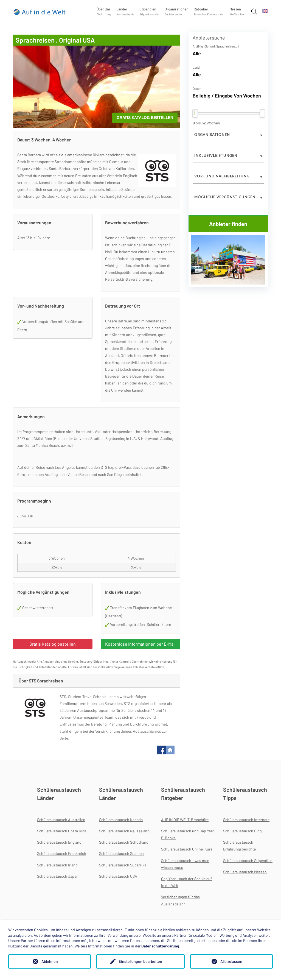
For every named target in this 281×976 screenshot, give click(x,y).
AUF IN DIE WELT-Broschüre (185, 819)
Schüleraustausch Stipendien (247, 860)
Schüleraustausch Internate (246, 819)
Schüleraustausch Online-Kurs (186, 849)
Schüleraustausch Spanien (121, 853)
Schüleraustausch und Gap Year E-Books (187, 834)
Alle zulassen (231, 961)
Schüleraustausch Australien (61, 819)
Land (196, 67)
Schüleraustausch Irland (57, 865)
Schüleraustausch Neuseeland (124, 831)
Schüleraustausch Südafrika (122, 865)
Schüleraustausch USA (118, 876)
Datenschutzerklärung (160, 946)
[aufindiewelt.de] (39, 11)
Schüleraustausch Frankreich (61, 853)
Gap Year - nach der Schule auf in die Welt (186, 882)
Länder (125, 11)
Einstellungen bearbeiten (140, 961)
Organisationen (176, 11)
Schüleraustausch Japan (57, 876)
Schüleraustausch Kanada (121, 819)
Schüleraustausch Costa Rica (61, 831)
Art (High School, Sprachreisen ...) (215, 46)
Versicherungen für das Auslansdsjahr (180, 900)
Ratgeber (209, 11)
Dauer (197, 88)
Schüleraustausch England (59, 842)
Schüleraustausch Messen (245, 871)
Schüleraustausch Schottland (123, 842)
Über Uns (104, 11)
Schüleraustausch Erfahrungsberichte (239, 845)
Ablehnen (49, 961)
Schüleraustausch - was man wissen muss (185, 864)
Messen (236, 11)
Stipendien (149, 11)
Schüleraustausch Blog (242, 831)
